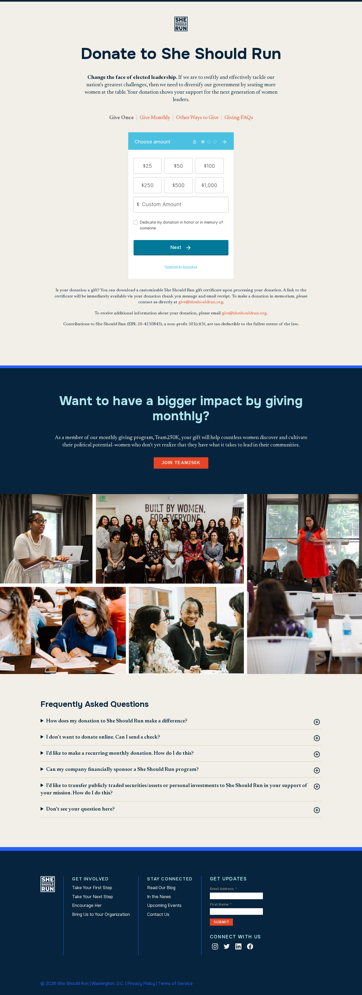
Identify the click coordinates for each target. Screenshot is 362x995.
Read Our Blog (161, 887)
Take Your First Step (92, 887)
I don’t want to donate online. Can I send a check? (103, 737)
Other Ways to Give (197, 117)
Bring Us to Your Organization (101, 914)
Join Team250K (181, 462)
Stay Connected (169, 879)
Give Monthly (155, 117)
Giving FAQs (238, 117)
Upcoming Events (164, 905)
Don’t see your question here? (80, 809)
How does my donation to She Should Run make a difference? (116, 721)
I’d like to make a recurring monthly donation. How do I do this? (120, 753)
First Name (221, 904)
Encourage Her (87, 905)
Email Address (223, 889)
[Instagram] (215, 947)
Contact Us (158, 914)
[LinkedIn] (238, 947)
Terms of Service (175, 983)
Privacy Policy (141, 983)
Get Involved (90, 879)
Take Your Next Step (92, 896)
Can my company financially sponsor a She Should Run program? (122, 769)
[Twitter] (227, 947)
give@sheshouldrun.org (200, 302)
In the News (159, 896)
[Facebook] (250, 947)
